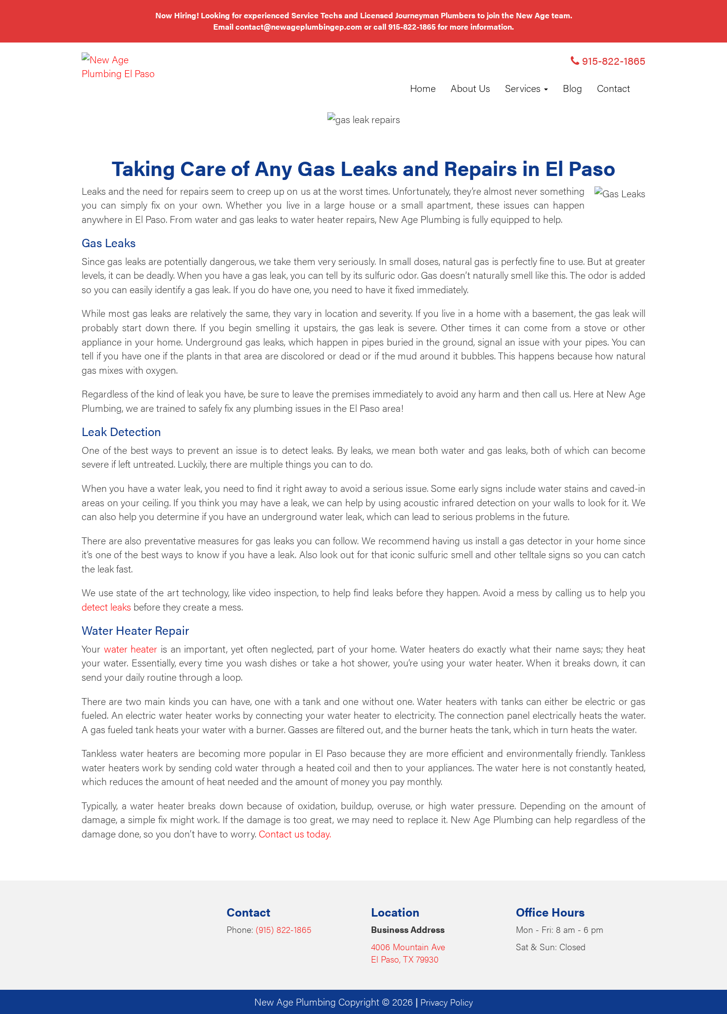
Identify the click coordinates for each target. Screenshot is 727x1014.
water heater (131, 648)
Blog (572, 88)
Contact (613, 88)
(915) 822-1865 (284, 929)
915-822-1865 (412, 26)
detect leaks (106, 606)
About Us (470, 88)
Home (423, 88)
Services (524, 88)
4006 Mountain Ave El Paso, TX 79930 (408, 953)
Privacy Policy (446, 1002)
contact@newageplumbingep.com (298, 26)
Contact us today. (295, 833)
